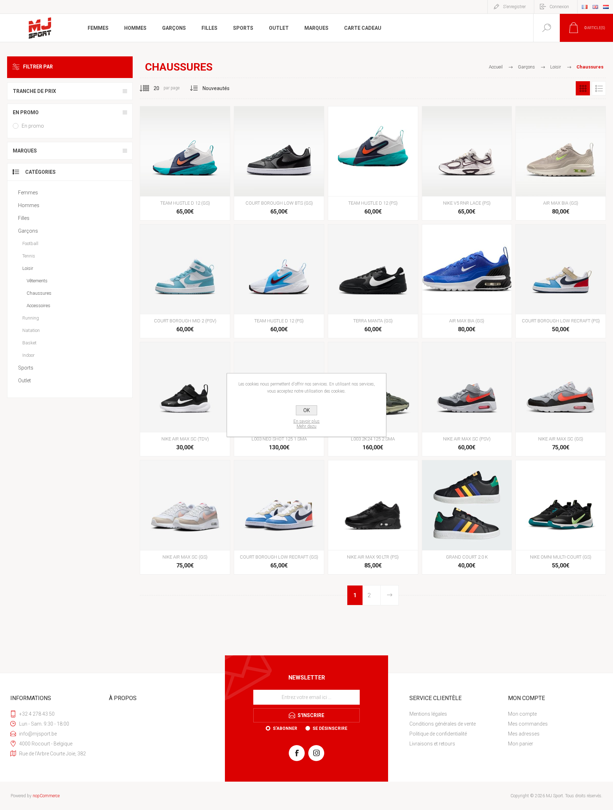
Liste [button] (599, 88)
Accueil (496, 67)
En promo (33, 126)
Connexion (559, 6)
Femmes (28, 192)
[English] (595, 6)
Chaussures (39, 293)
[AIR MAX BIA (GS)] (561, 163)
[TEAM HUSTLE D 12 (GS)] (185, 163)
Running (30, 318)
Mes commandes (528, 724)
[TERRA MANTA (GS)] (373, 281)
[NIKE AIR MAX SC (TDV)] (185, 399)
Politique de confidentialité (438, 734)
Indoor (28, 355)
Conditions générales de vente (442, 724)
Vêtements (37, 280)
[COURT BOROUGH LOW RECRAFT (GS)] (279, 517)
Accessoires (38, 305)
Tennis (28, 256)
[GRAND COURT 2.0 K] (467, 517)
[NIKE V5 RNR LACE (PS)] (467, 163)
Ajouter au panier (184, 178)
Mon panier (520, 744)
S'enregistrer (514, 6)
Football (30, 243)
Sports (25, 368)
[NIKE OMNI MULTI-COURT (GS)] (561, 517)
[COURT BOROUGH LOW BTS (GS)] (279, 163)
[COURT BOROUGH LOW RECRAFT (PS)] (561, 281)
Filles (23, 218)
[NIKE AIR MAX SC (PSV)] (467, 399)
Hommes (28, 205)
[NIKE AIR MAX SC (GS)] (561, 399)
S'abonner (285, 728)
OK (306, 410)
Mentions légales (428, 714)
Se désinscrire (330, 728)
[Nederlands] (606, 6)
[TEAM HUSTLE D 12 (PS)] (373, 163)
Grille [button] (583, 88)
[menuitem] (457, 714)
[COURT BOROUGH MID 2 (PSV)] (185, 281)
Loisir (27, 268)
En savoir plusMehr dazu (306, 424)
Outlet (24, 380)
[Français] (584, 6)
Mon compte (522, 714)
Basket (29, 342)
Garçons (28, 231)
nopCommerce (46, 795)
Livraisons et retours (432, 744)
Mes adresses (524, 734)
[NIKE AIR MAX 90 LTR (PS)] (373, 517)
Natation (31, 330)
